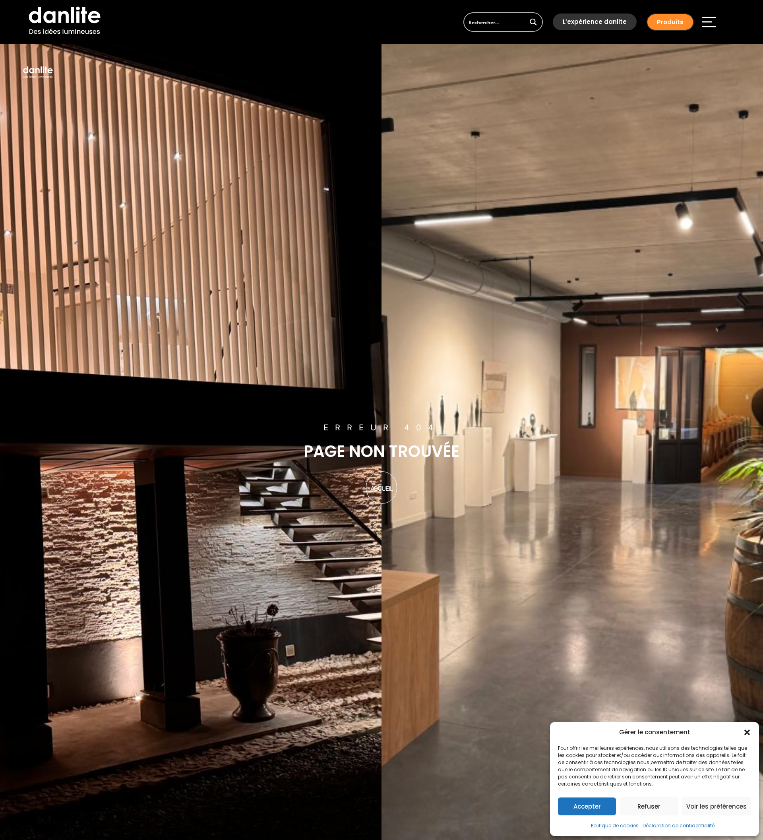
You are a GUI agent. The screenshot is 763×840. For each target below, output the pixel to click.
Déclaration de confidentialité (679, 825)
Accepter (587, 806)
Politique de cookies (615, 825)
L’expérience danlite (595, 21)
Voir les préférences (716, 806)
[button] (747, 732)
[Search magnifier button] (533, 22)
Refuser (648, 806)
